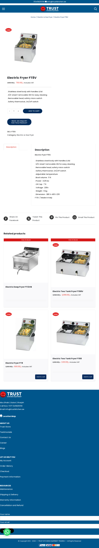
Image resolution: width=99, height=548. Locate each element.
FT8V (37, 197)
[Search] (95, 9)
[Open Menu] (3, 9)
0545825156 (39, 1)
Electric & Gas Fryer (25, 135)
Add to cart (34, 111)
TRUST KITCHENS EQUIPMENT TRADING (51, 541)
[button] (7, 532)
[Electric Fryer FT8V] (26, 48)
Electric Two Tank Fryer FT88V (68, 291)
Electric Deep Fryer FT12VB (19, 287)
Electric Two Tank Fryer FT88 (67, 358)
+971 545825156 (15, 406)
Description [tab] (11, 147)
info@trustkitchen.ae (56, 1)
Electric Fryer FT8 (14, 363)
